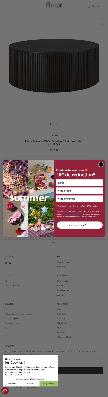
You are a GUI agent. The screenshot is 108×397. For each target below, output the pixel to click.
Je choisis (30, 384)
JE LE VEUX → (79, 225)
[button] (2, 395)
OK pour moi (48, 384)
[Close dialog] (101, 164)
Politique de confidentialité (72, 213)
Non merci (12, 384)
